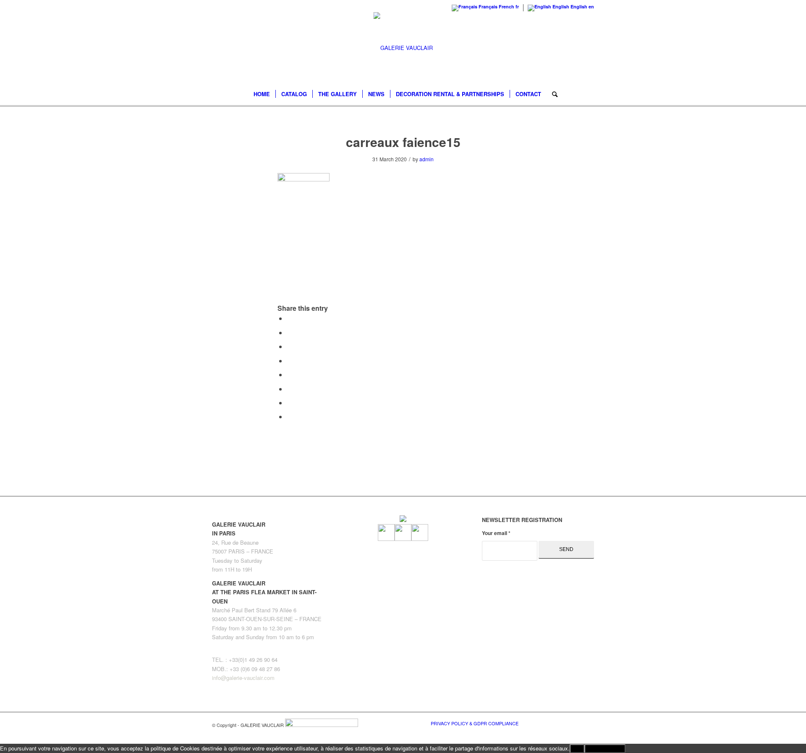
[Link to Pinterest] (562, 722)
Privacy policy (605, 748)
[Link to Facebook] (550, 722)
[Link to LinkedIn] (587, 722)
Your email (496, 533)
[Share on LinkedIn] (289, 360)
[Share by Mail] (289, 416)
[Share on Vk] (289, 388)
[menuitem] (261, 94)
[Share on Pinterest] (289, 346)
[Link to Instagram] (575, 722)
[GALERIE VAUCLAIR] (403, 48)
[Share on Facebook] (289, 318)
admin (426, 159)
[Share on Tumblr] (289, 374)
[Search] (552, 94)
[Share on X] (289, 332)
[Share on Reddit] (289, 402)
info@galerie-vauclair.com (243, 678)
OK (577, 748)
